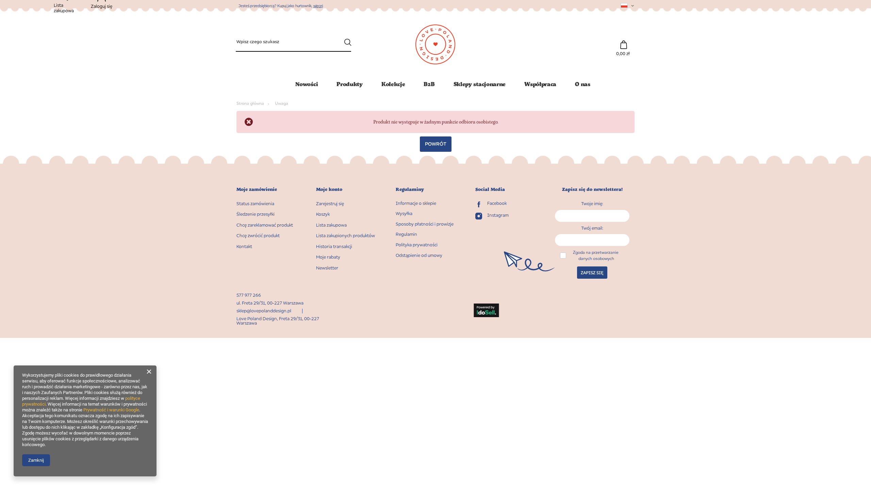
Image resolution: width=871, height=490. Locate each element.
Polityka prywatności (417, 244)
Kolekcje (393, 84)
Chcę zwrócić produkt (258, 235)
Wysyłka (404, 213)
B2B (429, 84)
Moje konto (329, 189)
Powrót (435, 144)
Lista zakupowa (331, 225)
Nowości (306, 84)
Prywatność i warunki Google (111, 409)
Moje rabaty (328, 257)
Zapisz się (592, 272)
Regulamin (406, 234)
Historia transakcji (334, 246)
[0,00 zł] (623, 41)
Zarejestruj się (330, 203)
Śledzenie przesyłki (255, 214)
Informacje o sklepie (416, 203)
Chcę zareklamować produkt (264, 225)
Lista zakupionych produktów (345, 235)
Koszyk (323, 214)
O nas (582, 84)
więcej (318, 5)
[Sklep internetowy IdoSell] (486, 311)
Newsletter (327, 268)
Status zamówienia (255, 203)
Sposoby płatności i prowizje (425, 224)
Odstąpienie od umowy (419, 255)
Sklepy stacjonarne (480, 84)
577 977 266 (248, 295)
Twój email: (592, 228)
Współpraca (540, 84)
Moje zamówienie (256, 189)
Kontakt (244, 246)
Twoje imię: (592, 203)
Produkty (349, 84)
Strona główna (250, 103)
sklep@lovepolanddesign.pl (263, 310)
